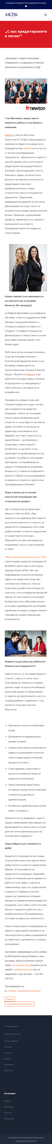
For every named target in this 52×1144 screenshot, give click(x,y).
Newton (9, 135)
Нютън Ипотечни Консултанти (19, 1004)
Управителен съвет (12, 1034)
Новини (7, 1058)
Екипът (28, 148)
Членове (8, 1047)
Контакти (8, 1070)
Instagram (35, 990)
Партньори (9, 1107)
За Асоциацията (11, 1026)
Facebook (22, 990)
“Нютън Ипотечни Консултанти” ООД (25, 557)
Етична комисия (11, 1041)
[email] (26, 6)
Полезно (8, 1053)
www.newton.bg (20, 965)
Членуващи (9, 1118)
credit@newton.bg (22, 969)
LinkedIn (11, 990)
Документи (9, 1064)
